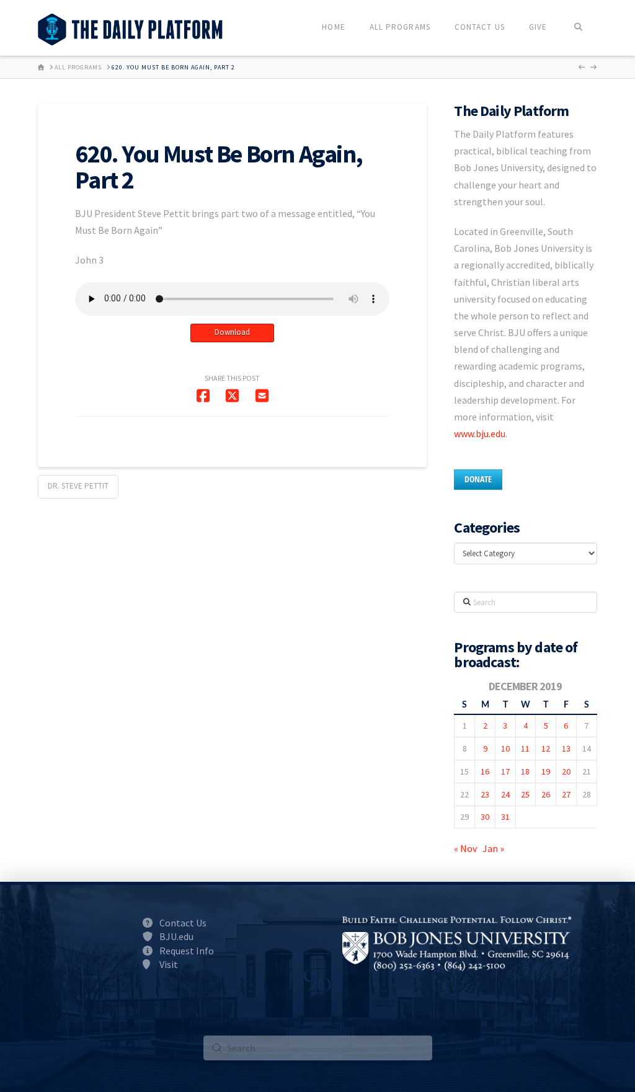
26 (545, 794)
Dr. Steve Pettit (78, 486)
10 (505, 748)
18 (525, 771)
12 (545, 748)
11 (525, 748)
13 (566, 748)
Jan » (493, 848)
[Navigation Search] (578, 28)
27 (566, 794)
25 (525, 794)
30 (485, 816)
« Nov (465, 848)
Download (232, 332)
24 (505, 794)
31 (505, 816)
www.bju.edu (479, 433)
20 (566, 771)
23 (485, 794)
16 (485, 771)
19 (545, 771)
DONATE (478, 479)
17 (505, 771)
